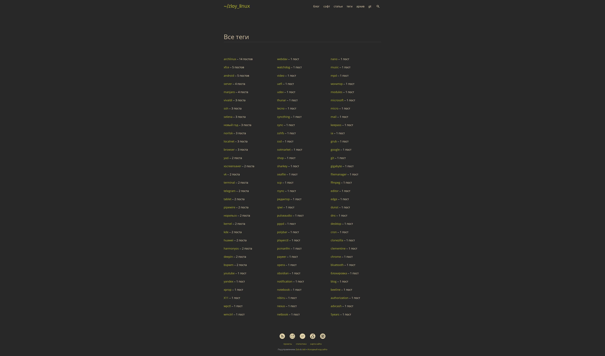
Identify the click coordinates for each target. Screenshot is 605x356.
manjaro (230, 92)
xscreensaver (233, 166)
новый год (231, 125)
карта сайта (316, 343)
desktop (336, 224)
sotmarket (284, 149)
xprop (228, 289)
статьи (338, 6)
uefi (280, 84)
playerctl (283, 240)
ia (332, 133)
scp (279, 182)
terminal (230, 182)
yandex (229, 281)
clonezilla (337, 240)
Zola (298, 349)
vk (225, 174)
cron (334, 232)
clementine (338, 248)
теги (349, 6)
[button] (378, 6)
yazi (227, 158)
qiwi (280, 207)
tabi (304, 349)
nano (334, 59)
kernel (228, 224)
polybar (282, 232)
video (281, 75)
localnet (229, 141)
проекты (287, 343)
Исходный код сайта (317, 349)
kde (226, 232)
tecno (281, 108)
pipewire (230, 207)
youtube (229, 273)
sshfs (281, 133)
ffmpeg (336, 182)
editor (335, 191)
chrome (336, 257)
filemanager (339, 174)
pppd (281, 224)
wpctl (228, 306)
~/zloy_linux (237, 6)
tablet (228, 199)
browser (229, 149)
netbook (283, 314)
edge (334, 199)
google (335, 149)
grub (334, 141)
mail (334, 117)
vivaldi (228, 100)
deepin (229, 257)
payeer (282, 257)
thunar (282, 100)
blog (334, 281)
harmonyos (232, 248)
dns (333, 215)
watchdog (284, 67)
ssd (279, 141)
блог (316, 6)
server (228, 84)
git (369, 6)
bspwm (229, 265)
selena (228, 117)
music (335, 67)
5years (335, 314)
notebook (284, 289)
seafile (282, 174)
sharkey (282, 166)
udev (280, 92)
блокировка (339, 273)
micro (335, 108)
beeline (336, 289)
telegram (230, 191)
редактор (284, 199)
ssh (226, 108)
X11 (226, 298)
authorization (340, 298)
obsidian (283, 273)
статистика (301, 343)
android (229, 75)
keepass (336, 125)
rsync (281, 191)
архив (360, 6)
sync (280, 125)
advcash (336, 306)
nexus (281, 306)
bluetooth (337, 265)
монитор (337, 84)
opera (281, 265)
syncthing (284, 117)
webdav (282, 59)
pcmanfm (284, 248)
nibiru (281, 298)
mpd (334, 75)
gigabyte (337, 166)
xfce (227, 67)
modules (337, 92)
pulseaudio (285, 215)
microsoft (337, 100)
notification (285, 281)
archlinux (230, 59)
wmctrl (229, 314)
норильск (231, 215)
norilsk (228, 133)
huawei (229, 240)
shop (281, 158)
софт (326, 6)
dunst (335, 207)
